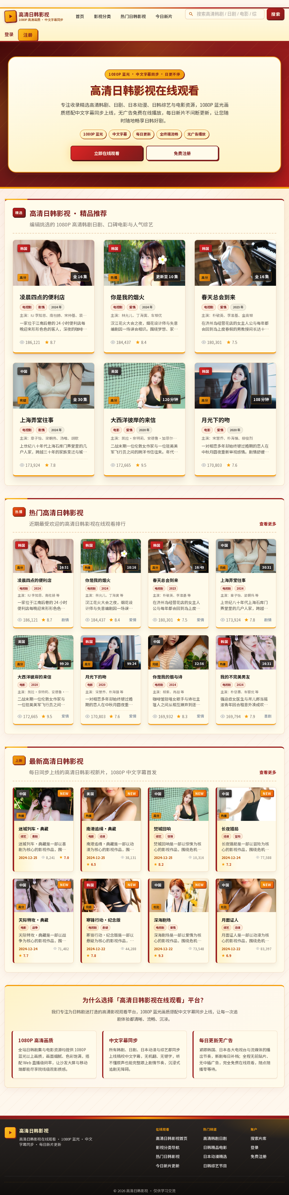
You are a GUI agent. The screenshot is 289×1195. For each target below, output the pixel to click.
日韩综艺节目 (215, 1165)
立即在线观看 (106, 153)
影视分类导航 (167, 1147)
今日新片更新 (167, 1165)
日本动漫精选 (215, 1156)
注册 (28, 34)
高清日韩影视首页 (171, 1138)
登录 (9, 34)
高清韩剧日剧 (215, 1138)
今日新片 (164, 16)
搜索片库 (258, 1138)
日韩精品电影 (215, 1147)
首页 (80, 16)
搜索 (275, 14)
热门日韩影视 (133, 16)
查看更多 (267, 523)
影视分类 (102, 16)
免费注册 (182, 153)
